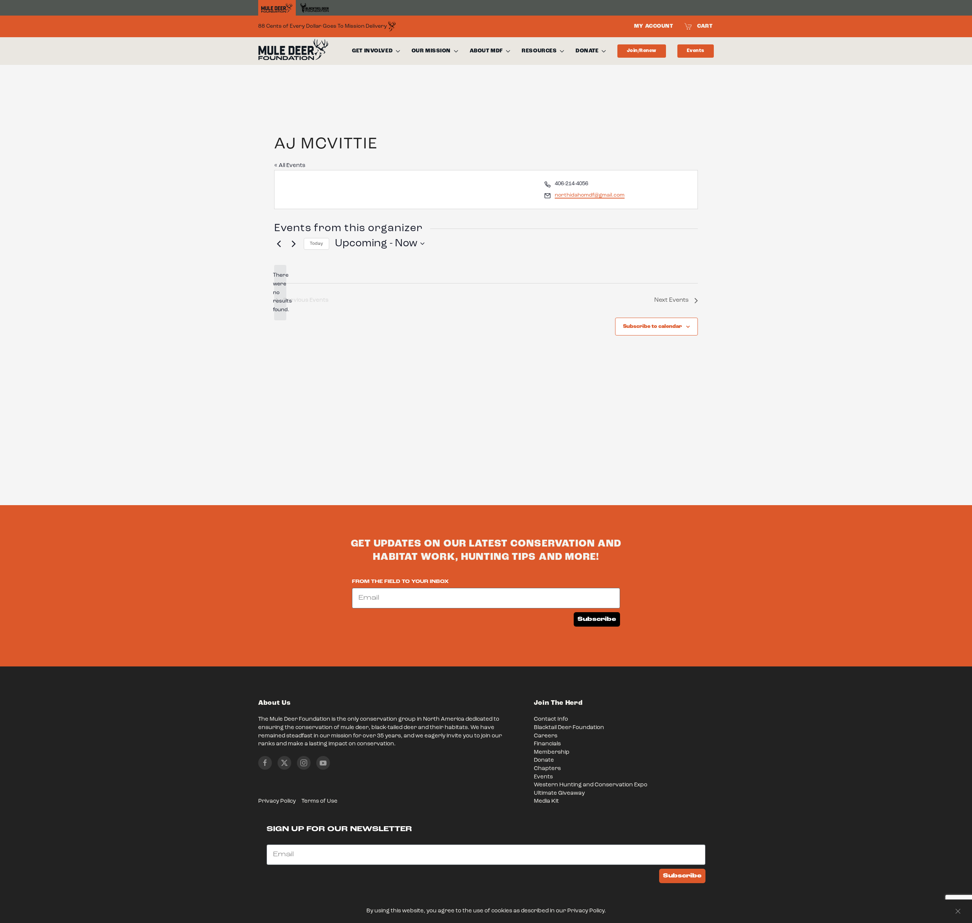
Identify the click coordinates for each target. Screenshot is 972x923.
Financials (547, 744)
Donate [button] (587, 51)
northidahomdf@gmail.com (590, 195)
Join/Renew (641, 50)
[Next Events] (293, 243)
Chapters (547, 769)
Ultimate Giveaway (559, 793)
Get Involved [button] (372, 51)
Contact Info (551, 719)
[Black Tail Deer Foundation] (314, 8)
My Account (653, 26)
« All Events (289, 166)
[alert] (280, 292)
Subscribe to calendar (652, 326)
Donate (544, 760)
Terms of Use (319, 801)
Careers (545, 736)
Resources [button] (539, 51)
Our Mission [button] (431, 51)
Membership (552, 752)
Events (695, 50)
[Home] (277, 8)
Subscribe (597, 619)
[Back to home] (293, 51)
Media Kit (546, 801)
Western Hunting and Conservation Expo (590, 785)
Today (316, 243)
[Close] (958, 911)
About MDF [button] (486, 51)
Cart (704, 26)
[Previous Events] (278, 243)
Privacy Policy (277, 801)
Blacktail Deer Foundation (569, 728)
